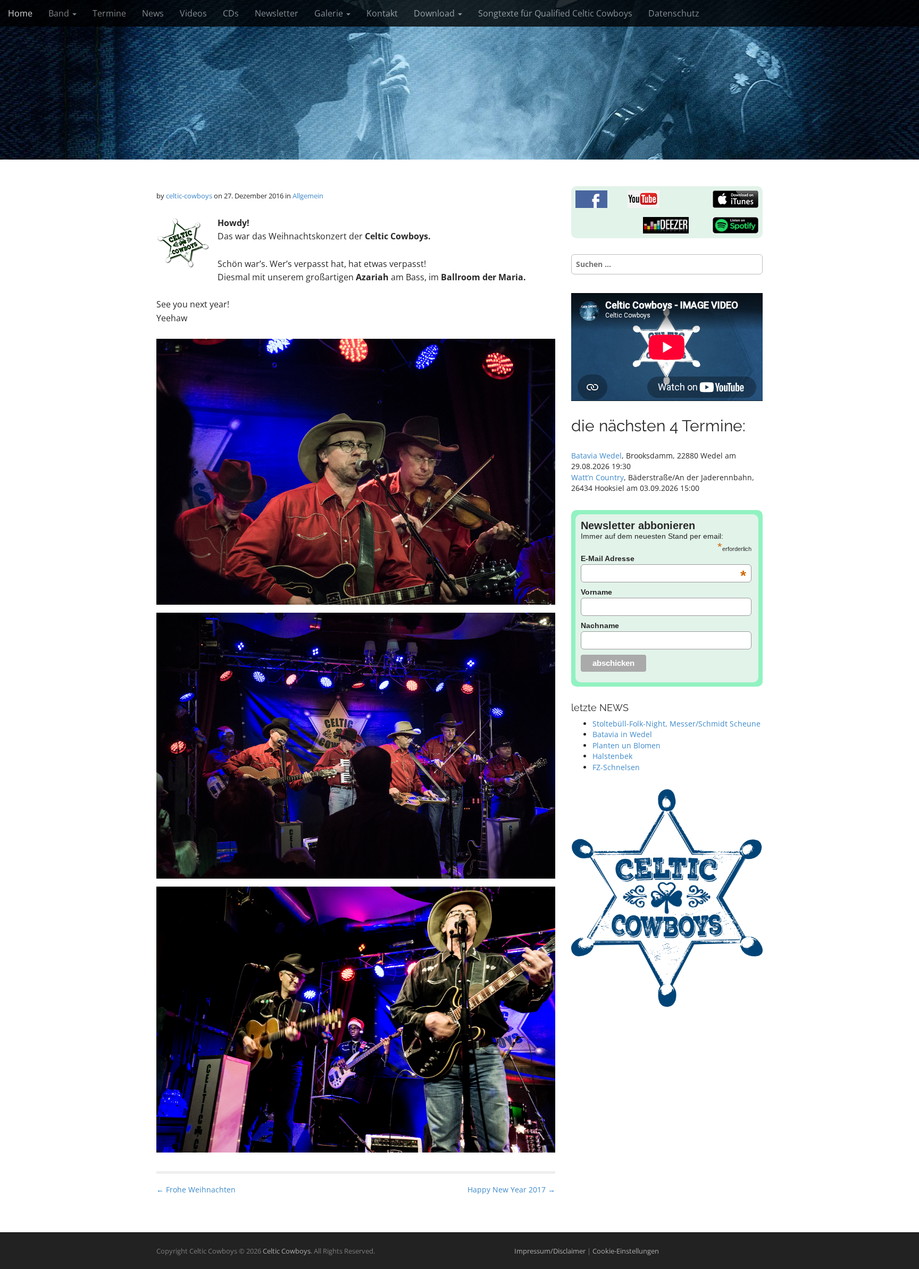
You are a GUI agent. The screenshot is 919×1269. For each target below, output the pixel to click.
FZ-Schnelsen (616, 767)
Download (435, 13)
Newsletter (276, 13)
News (153, 13)
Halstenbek (612, 756)
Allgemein (308, 196)
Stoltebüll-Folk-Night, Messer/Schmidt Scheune (676, 724)
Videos (193, 13)
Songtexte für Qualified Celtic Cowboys (555, 13)
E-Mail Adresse (663, 558)
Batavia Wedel (596, 455)
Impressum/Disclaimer (550, 1251)
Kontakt (382, 13)
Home (20, 13)
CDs (231, 13)
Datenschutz (673, 13)
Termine (109, 13)
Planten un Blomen (626, 745)
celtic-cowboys (189, 196)
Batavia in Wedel (622, 734)
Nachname (600, 625)
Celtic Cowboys (287, 1251)
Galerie (329, 13)
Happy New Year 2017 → (511, 1189)
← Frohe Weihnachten (196, 1189)
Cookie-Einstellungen (625, 1251)
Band (59, 13)
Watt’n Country (597, 477)
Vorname (596, 592)
